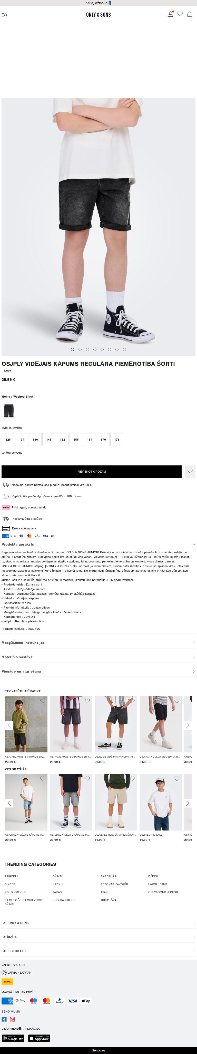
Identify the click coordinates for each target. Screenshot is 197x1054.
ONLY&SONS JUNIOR (163, 892)
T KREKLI (11, 876)
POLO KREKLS (15, 892)
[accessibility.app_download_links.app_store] (41, 1039)
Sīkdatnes (98, 1050)
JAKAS (57, 892)
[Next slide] (188, 725)
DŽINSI (57, 876)
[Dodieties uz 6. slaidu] (109, 349)
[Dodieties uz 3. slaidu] (87, 349)
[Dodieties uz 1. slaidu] (72, 349)
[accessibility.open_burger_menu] (4, 14)
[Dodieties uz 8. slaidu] (124, 349)
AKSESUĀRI (109, 876)
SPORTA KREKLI (64, 900)
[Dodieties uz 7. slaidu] (117, 349)
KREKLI (58, 884)
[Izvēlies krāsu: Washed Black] (9, 411)
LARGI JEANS (157, 884)
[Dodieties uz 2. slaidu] (80, 349)
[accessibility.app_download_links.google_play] (15, 1039)
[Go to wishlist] (180, 16)
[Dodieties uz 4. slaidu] (94, 349)
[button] (8, 439)
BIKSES (10, 884)
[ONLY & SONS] (98, 16)
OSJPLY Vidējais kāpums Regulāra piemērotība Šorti (88, 364)
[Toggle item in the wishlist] (190, 471)
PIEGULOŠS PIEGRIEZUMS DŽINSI (23, 902)
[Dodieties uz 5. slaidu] (102, 349)
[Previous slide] (9, 725)
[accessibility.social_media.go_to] (4, 1021)
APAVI (104, 892)
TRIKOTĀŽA (108, 900)
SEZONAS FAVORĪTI (114, 884)
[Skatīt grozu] (189, 15)
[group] (26, 730)
